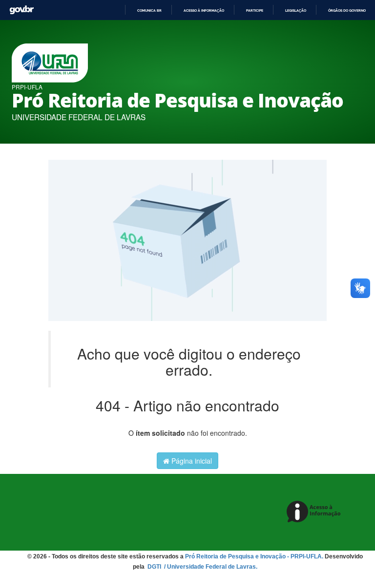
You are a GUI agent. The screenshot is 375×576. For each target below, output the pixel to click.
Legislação (295, 10)
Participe (254, 10)
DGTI (155, 566)
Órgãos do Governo (347, 10)
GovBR (21, 10)
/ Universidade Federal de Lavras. (210, 566)
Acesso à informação (204, 10)
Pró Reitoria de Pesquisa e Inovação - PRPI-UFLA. (254, 556)
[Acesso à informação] (315, 512)
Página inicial (190, 461)
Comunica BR (149, 10)
